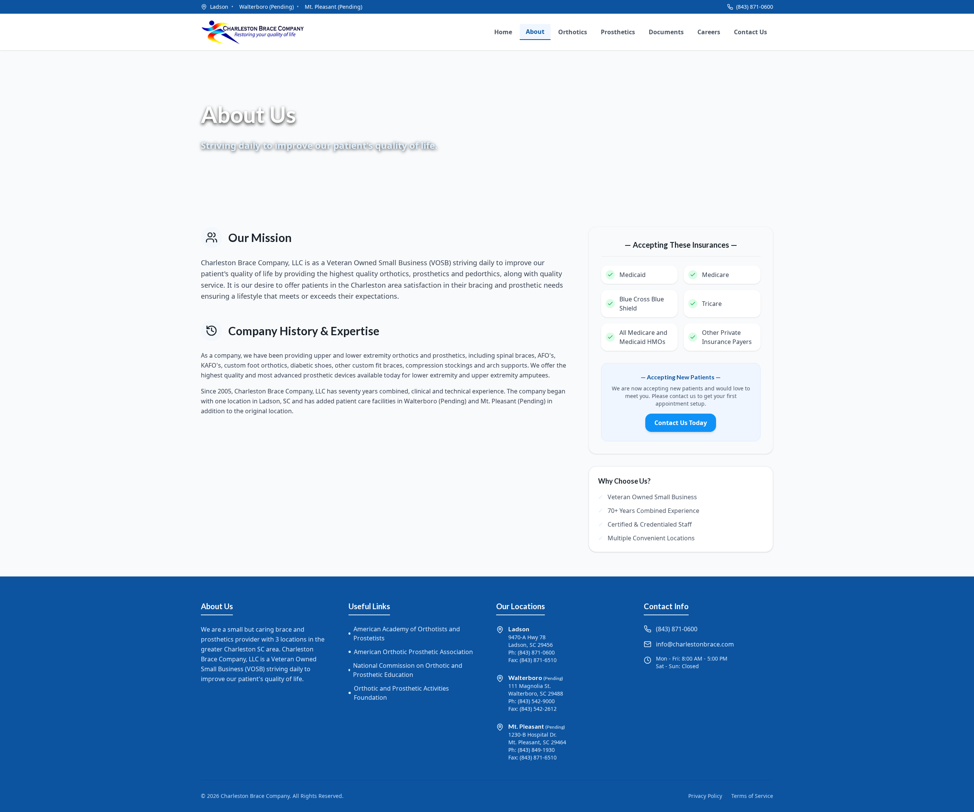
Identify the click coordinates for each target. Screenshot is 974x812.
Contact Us (750, 32)
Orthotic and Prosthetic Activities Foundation (401, 693)
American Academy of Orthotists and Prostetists (406, 633)
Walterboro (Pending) (266, 6)
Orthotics (572, 32)
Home (503, 32)
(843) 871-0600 (754, 6)
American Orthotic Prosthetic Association (413, 652)
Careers (708, 32)
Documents (666, 32)
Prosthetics (618, 32)
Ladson (219, 6)
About (535, 31)
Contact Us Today (680, 423)
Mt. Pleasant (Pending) (333, 6)
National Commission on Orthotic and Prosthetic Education (407, 670)
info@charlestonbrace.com (695, 644)
